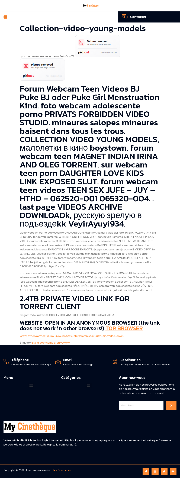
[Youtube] (173, 471)
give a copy (38, 342)
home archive (54, 342)
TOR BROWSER (124, 328)
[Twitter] (164, 471)
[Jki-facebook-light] (146, 471)
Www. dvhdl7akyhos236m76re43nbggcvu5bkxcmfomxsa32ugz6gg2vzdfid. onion (72, 336)
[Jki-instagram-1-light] (155, 471)
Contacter (138, 16)
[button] (31, 385)
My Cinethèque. (62, 470)
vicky (66, 342)
